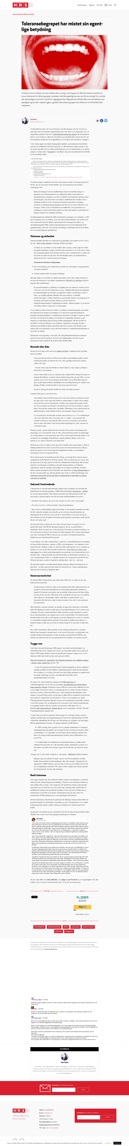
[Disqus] (64, 974)
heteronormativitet (54, 927)
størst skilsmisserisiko (81, 470)
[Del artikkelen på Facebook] (101, 120)
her (65, 882)
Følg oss (92, 5)
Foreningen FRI (39, 927)
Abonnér (83, 1089)
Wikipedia (71, 754)
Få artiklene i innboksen (62, 1085)
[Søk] (115, 5)
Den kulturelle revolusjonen (23, 14)
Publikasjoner (82, 5)
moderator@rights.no (50, 949)
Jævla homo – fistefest (80, 491)
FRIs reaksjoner (68, 682)
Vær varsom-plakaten (52, 1128)
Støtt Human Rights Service (21, 1116)
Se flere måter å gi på (82, 914)
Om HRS (99, 5)
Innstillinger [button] (108, 1143)
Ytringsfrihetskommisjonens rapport (65, 134)
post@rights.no (48, 1113)
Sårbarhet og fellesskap (74, 280)
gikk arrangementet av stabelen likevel (49, 708)
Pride (66, 927)
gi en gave (87, 879)
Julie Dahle (33, 119)
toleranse (59, 931)
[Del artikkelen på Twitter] (106, 120)
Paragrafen (50, 152)
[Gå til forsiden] (21, 1111)
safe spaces (76, 927)
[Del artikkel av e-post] (97, 120)
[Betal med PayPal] (82, 907)
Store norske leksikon (44, 243)
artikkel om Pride (62, 351)
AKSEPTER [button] (117, 1143)
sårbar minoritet (89, 927)
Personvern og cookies (19, 1119)
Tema (110, 5)
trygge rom (69, 931)
